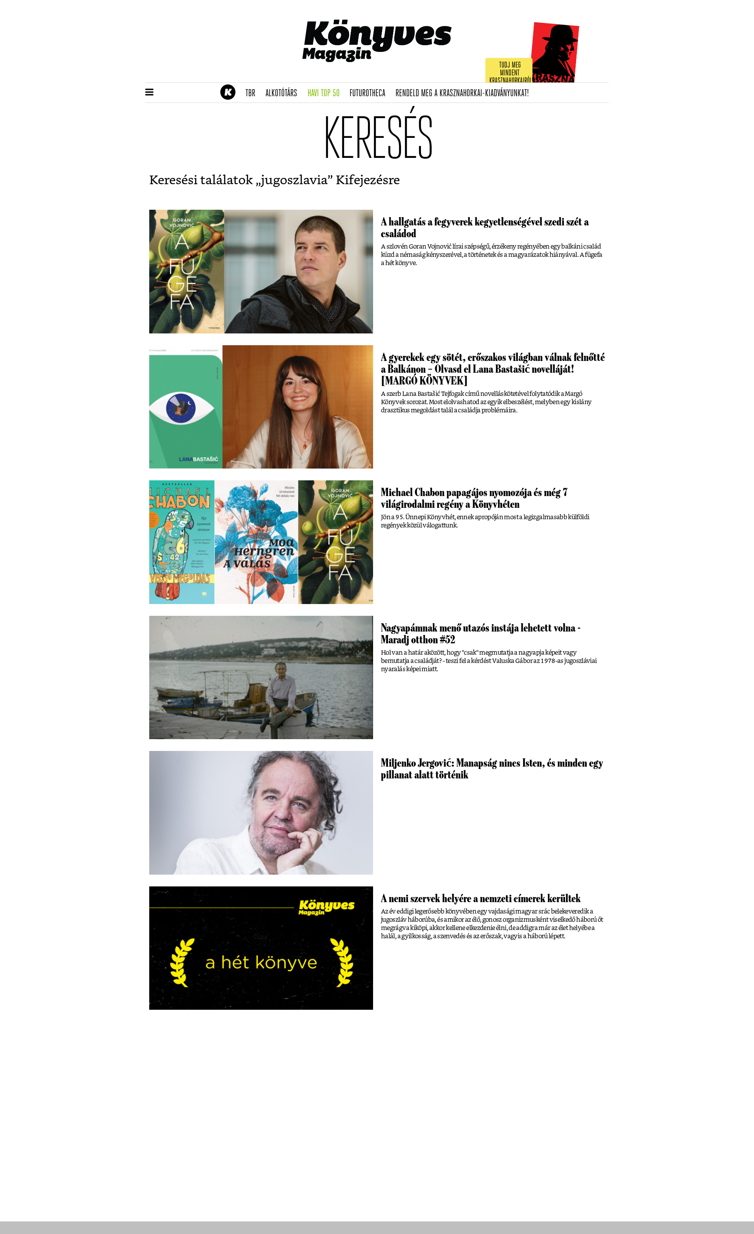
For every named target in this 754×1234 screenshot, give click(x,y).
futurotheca (370, 93)
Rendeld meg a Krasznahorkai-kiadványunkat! (464, 93)
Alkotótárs (283, 93)
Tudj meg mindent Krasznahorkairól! (511, 73)
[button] (149, 93)
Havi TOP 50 (326, 93)
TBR (252, 93)
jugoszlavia (294, 180)
